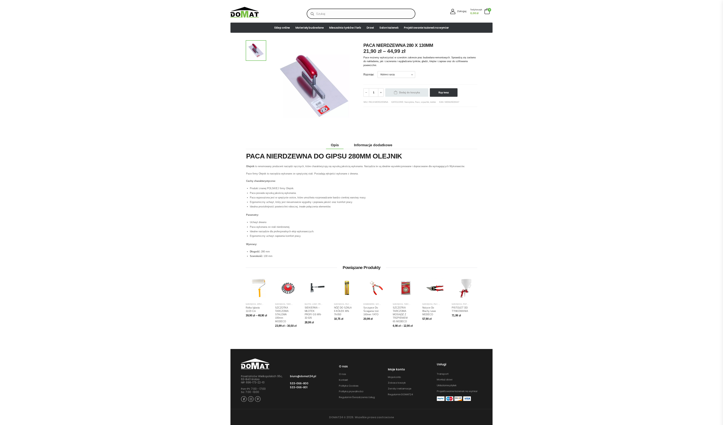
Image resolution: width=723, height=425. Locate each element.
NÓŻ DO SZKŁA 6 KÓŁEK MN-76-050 (343, 311)
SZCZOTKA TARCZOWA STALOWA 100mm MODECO (281, 314)
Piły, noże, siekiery (354, 304)
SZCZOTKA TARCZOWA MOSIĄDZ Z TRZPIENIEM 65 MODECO (400, 314)
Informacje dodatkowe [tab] (373, 145)
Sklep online (282, 28)
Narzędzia (409, 102)
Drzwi (370, 28)
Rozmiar (368, 74)
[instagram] (251, 399)
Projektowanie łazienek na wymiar (426, 28)
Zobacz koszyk (397, 382)
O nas (342, 374)
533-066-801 (298, 387)
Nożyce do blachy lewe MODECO (429, 311)
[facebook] (244, 399)
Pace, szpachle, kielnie (425, 102)
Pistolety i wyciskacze (474, 304)
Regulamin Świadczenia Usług (357, 397)
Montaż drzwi (444, 379)
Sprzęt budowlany (266, 304)
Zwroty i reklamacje (399, 388)
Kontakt (343, 380)
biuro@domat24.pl (303, 376)
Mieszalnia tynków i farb (345, 28)
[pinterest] (258, 399)
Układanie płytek (447, 385)
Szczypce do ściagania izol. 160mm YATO (371, 311)
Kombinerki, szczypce (374, 304)
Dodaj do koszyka (409, 92)
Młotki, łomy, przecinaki (317, 304)
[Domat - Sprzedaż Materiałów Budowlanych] (244, 12)
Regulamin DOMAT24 (400, 394)
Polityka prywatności (351, 391)
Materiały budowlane (309, 28)
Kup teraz (444, 92)
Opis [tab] (335, 145)
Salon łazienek (388, 28)
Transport (442, 373)
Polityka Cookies (348, 385)
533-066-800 (299, 383)
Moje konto (394, 377)
